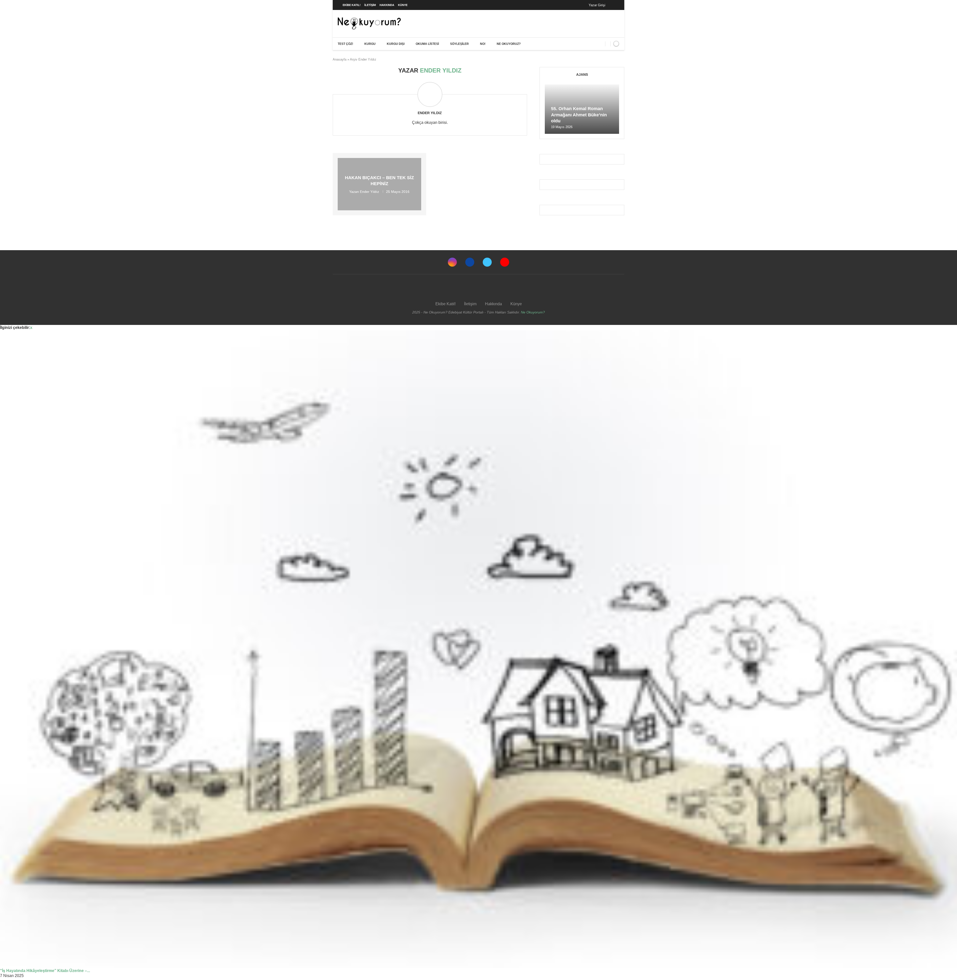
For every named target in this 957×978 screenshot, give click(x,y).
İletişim (370, 4)
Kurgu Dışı (395, 44)
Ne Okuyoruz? (509, 44)
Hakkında (387, 4)
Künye (402, 4)
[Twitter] (487, 262)
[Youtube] (504, 262)
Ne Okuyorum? (533, 312)
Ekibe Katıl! (352, 4)
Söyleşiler (459, 44)
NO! (482, 44)
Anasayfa (339, 59)
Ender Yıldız (430, 113)
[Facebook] (614, 4)
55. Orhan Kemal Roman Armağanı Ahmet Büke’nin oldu (579, 114)
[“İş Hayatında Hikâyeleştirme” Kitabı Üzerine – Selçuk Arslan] (478, 649)
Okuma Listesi (427, 44)
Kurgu (370, 44)
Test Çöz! (345, 44)
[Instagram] (452, 262)
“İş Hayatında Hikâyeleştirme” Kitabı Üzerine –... (45, 971)
